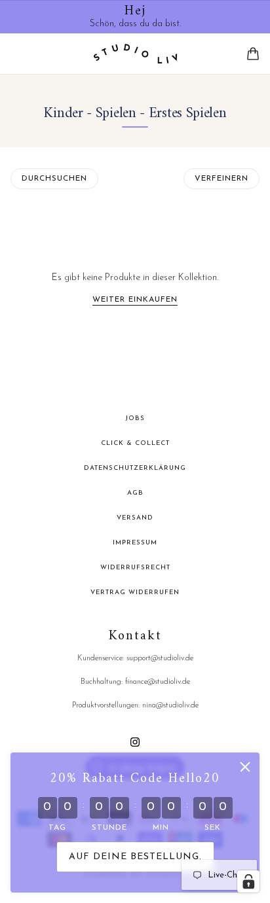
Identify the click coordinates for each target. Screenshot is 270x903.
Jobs (135, 418)
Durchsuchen (54, 179)
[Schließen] (245, 766)
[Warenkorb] (253, 53)
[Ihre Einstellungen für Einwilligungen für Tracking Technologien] (248, 881)
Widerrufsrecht (135, 567)
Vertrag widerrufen (135, 592)
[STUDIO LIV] (135, 53)
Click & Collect (135, 443)
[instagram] (135, 741)
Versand (135, 518)
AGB (135, 493)
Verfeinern (221, 179)
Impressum (135, 542)
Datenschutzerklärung (135, 468)
